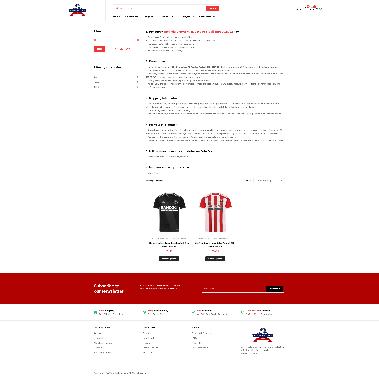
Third (96, 87)
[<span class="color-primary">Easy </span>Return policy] (144, 312)
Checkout (258, 310)
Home (116, 16)
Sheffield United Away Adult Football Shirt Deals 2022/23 (169, 245)
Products (204, 310)
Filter (99, 48)
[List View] (250, 180)
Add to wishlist (161, 214)
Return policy (158, 310)
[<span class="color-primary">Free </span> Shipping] (95, 312)
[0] (305, 8)
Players (186, 16)
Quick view (176, 214)
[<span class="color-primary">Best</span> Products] (193, 312)
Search (212, 8)
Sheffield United (179, 238)
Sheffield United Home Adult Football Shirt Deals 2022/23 (215, 245)
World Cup (168, 16)
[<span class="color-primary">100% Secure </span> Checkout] (242, 312)
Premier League (164, 238)
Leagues (148, 16)
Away (154, 238)
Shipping (106, 310)
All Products (131, 16)
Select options (169, 258)
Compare (169, 214)
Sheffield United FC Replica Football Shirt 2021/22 (198, 31)
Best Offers (205, 16)
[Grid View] (246, 180)
